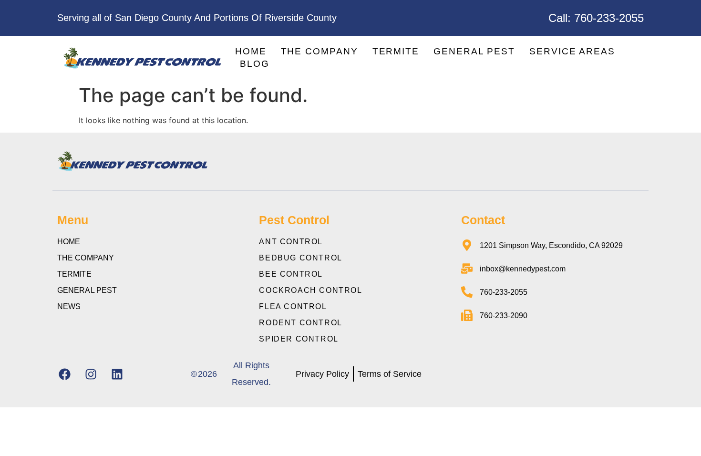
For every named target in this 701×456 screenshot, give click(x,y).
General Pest (474, 51)
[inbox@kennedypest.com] (467, 268)
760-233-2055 (503, 292)
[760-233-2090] (467, 315)
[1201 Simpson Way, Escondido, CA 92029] (467, 245)
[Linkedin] (117, 374)
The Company (319, 51)
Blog (254, 64)
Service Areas (572, 51)
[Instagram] (91, 374)
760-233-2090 (503, 315)
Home (251, 51)
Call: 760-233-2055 (596, 17)
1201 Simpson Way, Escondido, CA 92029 (551, 245)
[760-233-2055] (467, 292)
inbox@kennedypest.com (523, 269)
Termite (395, 51)
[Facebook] (64, 374)
